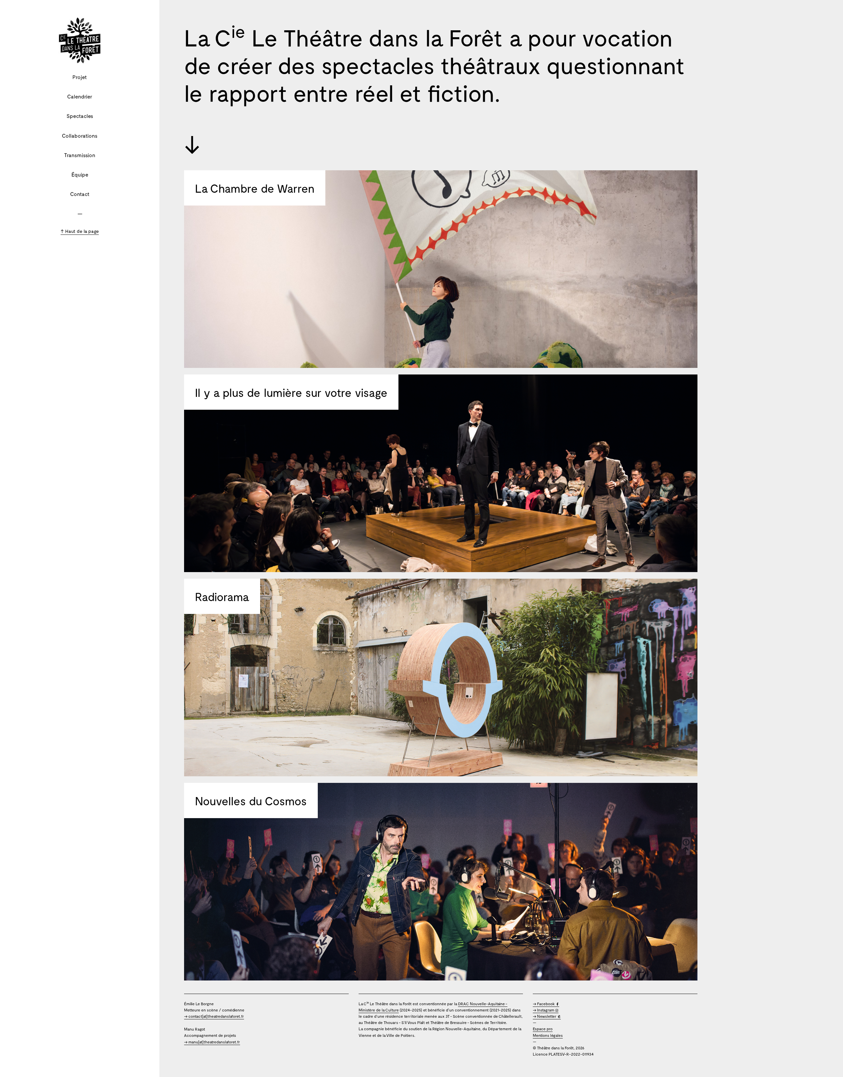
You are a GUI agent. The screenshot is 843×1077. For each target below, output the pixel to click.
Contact (80, 194)
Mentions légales (548, 1035)
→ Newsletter (545, 1016)
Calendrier (79, 96)
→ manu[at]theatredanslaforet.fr (212, 1041)
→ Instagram (544, 1010)
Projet (79, 77)
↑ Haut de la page (80, 231)
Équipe (79, 174)
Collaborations (79, 135)
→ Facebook (544, 1003)
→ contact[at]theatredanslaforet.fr (214, 1016)
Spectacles (80, 116)
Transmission (79, 155)
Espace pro (543, 1028)
